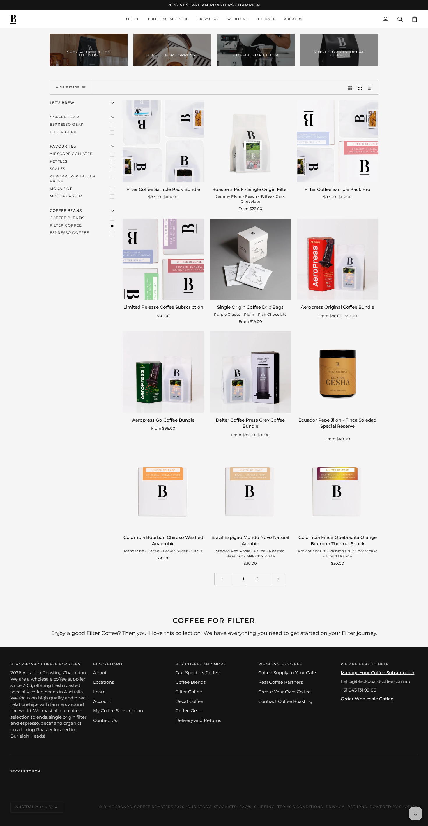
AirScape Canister (71, 154)
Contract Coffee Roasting (285, 701)
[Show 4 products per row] (371, 87)
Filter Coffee (66, 225)
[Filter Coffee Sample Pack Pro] (337, 141)
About (100, 672)
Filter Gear (63, 132)
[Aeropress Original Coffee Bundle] (337, 259)
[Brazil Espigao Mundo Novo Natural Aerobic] (250, 489)
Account (102, 701)
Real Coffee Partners (280, 682)
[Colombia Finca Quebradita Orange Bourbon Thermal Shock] (337, 489)
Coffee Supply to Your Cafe (287, 672)
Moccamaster (66, 196)
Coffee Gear (188, 710)
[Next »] (278, 579)
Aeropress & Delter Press (72, 179)
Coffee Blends (67, 218)
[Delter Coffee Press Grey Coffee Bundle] (250, 371)
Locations (103, 682)
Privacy (335, 807)
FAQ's (245, 807)
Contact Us (105, 720)
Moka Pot (61, 189)
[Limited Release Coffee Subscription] (163, 259)
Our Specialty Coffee (198, 672)
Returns (357, 807)
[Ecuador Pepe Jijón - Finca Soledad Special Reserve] (337, 371)
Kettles (58, 161)
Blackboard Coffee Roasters (138, 807)
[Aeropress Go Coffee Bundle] (163, 371)
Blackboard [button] (108, 664)
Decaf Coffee (189, 701)
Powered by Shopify (394, 807)
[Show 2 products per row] (350, 87)
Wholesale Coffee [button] (280, 664)
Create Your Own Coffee (284, 691)
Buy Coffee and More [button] (201, 664)
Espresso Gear (67, 124)
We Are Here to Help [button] (365, 664)
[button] (133, 19)
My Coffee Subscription (118, 710)
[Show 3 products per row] (360, 87)
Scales (57, 169)
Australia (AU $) (34, 807)
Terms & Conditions (300, 807)
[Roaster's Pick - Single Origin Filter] (250, 141)
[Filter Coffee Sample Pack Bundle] (163, 141)
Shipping (264, 807)
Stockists (225, 807)
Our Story (199, 807)
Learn (99, 691)
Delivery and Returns (198, 720)
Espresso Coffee (69, 233)
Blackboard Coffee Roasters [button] (45, 664)
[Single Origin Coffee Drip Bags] (250, 259)
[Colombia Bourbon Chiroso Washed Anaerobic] (163, 489)
